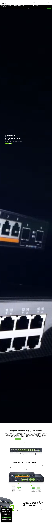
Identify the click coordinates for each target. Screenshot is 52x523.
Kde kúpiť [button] (33, 2)
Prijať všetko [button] (6, 517)
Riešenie (22, 2)
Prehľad (24, 8)
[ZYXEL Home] (3, 2)
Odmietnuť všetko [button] (6, 519)
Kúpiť (49, 8)
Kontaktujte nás (8, 143)
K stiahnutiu (44, 8)
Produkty (18, 2)
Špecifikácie (36, 8)
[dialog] (6, 515)
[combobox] (11, 508)
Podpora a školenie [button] (28, 2)
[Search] (48, 3)
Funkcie (40, 8)
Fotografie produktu (30, 8)
